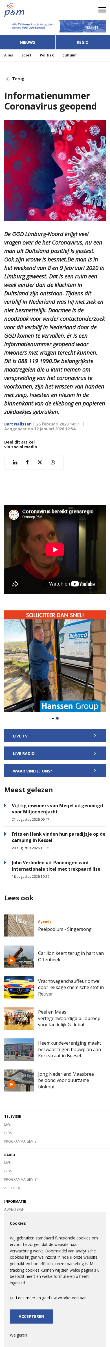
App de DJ (12, 1188)
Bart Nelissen (18, 424)
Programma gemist (21, 1141)
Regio (83, 42)
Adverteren (14, 1209)
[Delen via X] (40, 462)
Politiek (47, 55)
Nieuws (27, 42)
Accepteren (31, 1316)
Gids (8, 1132)
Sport (26, 55)
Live (7, 1124)
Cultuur (69, 55)
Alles (8, 55)
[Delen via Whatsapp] (53, 462)
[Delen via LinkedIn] (15, 462)
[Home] (27, 10)
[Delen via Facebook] (27, 462)
